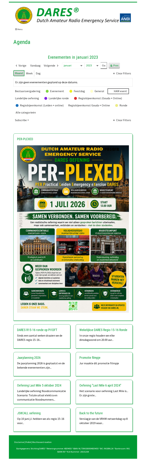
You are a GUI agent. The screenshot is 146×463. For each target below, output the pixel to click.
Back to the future (91, 413)
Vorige (22, 65)
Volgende (49, 65)
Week (29, 73)
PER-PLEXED (25, 139)
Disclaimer (19, 442)
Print (114, 66)
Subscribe (21, 120)
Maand (19, 73)
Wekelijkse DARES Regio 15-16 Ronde (103, 330)
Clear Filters (123, 73)
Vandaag (35, 65)
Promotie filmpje (89, 357)
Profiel (28, 442)
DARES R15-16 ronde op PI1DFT (37, 330)
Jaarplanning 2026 (29, 357)
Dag (38, 73)
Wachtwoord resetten (42, 442)
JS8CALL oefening (29, 413)
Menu (20, 29)
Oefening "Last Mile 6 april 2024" (100, 385)
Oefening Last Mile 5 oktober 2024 (39, 385)
